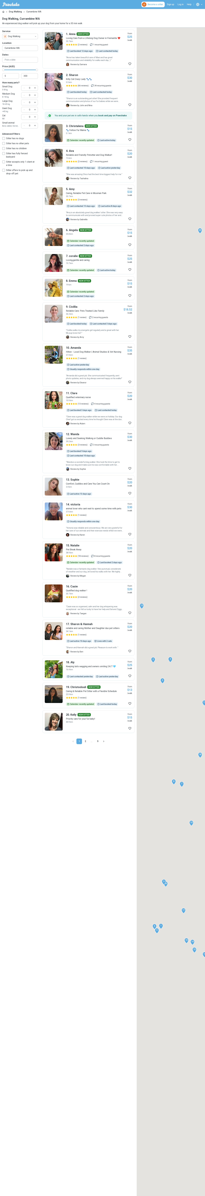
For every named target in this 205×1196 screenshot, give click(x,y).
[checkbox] (3, 138)
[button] (161, 926)
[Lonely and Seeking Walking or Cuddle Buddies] (88, 451)
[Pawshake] (11, 4)
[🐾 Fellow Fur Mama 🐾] (88, 133)
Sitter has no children (16, 148)
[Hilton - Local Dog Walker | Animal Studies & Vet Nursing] (88, 365)
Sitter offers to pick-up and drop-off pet (19, 172)
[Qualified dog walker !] (88, 599)
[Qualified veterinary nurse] (88, 408)
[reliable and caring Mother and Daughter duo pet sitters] (88, 638)
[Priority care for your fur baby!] (88, 722)
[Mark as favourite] (129, 64)
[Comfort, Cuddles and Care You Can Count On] (88, 486)
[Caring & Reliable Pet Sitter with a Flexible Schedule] (88, 695)
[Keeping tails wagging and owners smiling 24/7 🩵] (88, 669)
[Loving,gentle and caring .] (88, 263)
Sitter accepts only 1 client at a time (20, 163)
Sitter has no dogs (15, 138)
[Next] (104, 741)
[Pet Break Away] (88, 560)
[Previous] (73, 741)
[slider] (3, 70)
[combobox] (20, 36)
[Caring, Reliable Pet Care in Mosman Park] (88, 204)
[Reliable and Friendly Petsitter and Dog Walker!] (88, 164)
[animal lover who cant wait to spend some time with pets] (88, 519)
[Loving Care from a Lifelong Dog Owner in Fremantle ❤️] (88, 49)
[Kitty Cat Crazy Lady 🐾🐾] (88, 90)
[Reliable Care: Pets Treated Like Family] (88, 322)
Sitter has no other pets (17, 143)
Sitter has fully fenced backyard (17, 155)
